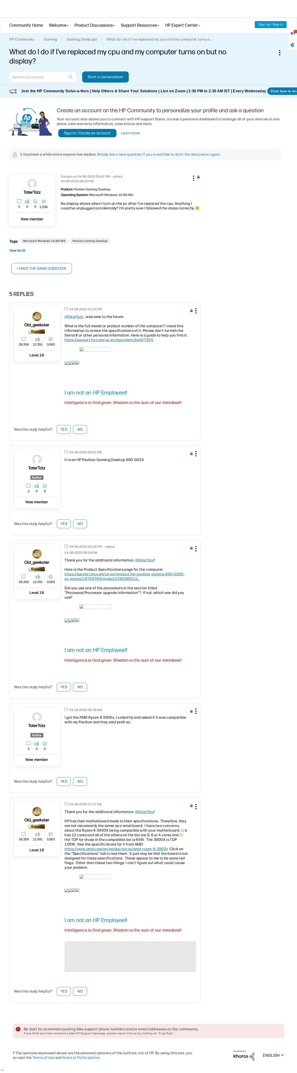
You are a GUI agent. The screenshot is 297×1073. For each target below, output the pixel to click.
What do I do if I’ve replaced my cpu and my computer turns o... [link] (159, 39)
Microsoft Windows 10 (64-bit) (44, 241)
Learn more (130, 133)
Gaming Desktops (82, 39)
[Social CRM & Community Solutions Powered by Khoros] (243, 1055)
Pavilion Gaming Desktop (90, 241)
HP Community (22, 39)
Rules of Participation (81, 1057)
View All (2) (17, 251)
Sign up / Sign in (270, 24)
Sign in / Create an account (87, 133)
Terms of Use (43, 1057)
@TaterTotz (74, 316)
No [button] (80, 429)
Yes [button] (64, 429)
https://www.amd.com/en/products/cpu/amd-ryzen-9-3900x (116, 849)
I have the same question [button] (41, 268)
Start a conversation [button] (105, 77)
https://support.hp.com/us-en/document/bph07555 (109, 340)
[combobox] (43, 77)
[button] (193, 177)
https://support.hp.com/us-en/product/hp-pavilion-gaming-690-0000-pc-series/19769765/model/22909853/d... (125, 576)
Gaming (50, 39)
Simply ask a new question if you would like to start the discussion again (158, 154)
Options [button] (282, 52)
